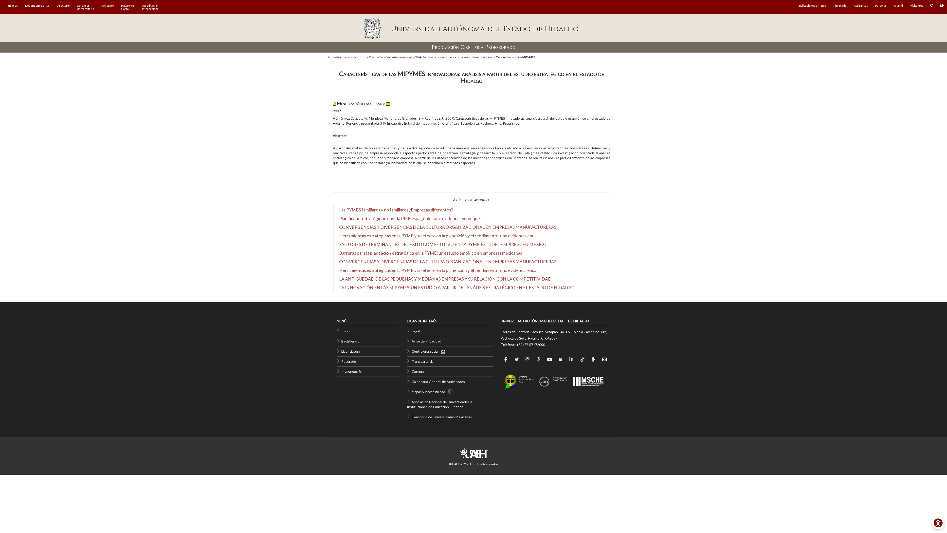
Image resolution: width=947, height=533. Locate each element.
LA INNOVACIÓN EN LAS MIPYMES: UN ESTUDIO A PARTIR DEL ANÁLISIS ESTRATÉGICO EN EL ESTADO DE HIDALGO (456, 287)
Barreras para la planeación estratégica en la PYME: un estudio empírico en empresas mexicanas (430, 253)
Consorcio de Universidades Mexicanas (442, 417)
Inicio (331, 57)
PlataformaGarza (128, 7)
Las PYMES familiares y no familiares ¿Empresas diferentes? (396, 209)
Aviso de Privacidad (426, 341)
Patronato (107, 5)
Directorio (63, 5)
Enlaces (13, 5)
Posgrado (348, 361)
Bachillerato (350, 341)
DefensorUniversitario (85, 7)
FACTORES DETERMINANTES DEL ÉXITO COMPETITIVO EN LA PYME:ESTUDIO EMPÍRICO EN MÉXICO (442, 244)
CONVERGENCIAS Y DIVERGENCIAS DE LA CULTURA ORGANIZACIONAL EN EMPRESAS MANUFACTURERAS (447, 227)
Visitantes (916, 5)
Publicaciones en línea (812, 5)
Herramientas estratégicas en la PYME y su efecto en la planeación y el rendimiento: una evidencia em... (437, 235)
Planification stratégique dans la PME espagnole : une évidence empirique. (410, 218)
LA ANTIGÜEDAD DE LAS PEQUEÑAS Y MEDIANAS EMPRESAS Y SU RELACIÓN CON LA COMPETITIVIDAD (445, 279)
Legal (416, 331)
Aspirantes (861, 5)
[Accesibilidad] (938, 522)
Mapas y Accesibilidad (428, 392)
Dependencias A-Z (37, 5)
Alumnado (840, 5)
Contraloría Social (426, 351)
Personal (881, 5)
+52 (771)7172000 (530, 345)
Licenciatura (350, 351)
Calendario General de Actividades (438, 382)
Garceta (418, 371)
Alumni (898, 5)
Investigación (351, 371)
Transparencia (423, 361)
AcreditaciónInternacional (150, 7)
